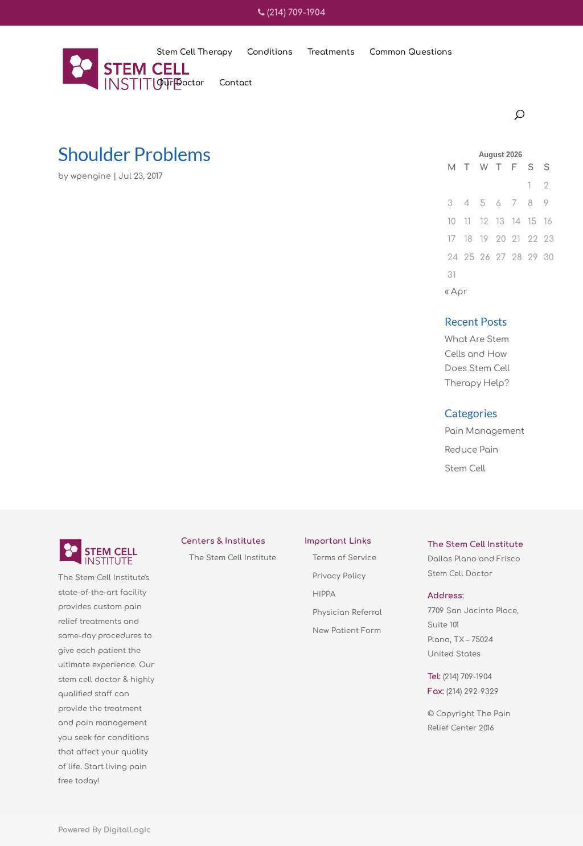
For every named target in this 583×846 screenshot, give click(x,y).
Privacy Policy (339, 576)
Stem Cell (465, 469)
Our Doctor (180, 83)
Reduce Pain (471, 450)
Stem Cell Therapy (194, 52)
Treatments (331, 52)
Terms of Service (344, 558)
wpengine (91, 176)
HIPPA (324, 594)
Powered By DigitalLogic (104, 830)
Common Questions (410, 52)
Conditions (270, 52)
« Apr (456, 292)
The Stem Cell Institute (232, 558)
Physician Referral (347, 613)
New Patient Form (347, 631)
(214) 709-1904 (295, 13)
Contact (235, 83)
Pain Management (484, 431)
